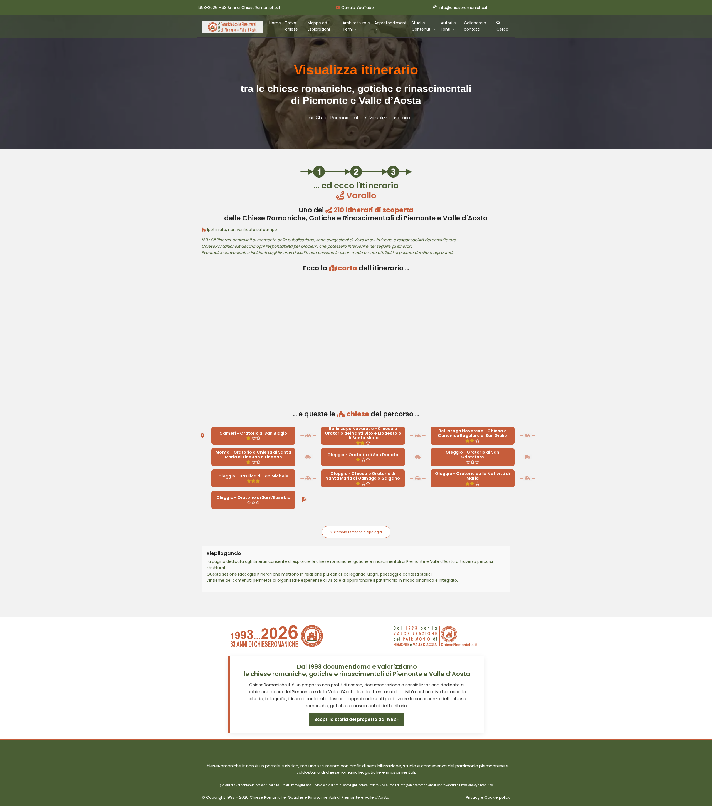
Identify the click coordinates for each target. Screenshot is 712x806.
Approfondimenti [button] (390, 23)
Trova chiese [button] (292, 26)
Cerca (502, 29)
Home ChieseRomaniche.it (330, 118)
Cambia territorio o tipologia (357, 532)
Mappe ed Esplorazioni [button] (319, 26)
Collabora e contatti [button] (475, 26)
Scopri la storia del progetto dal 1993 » (356, 719)
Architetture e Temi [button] (356, 26)
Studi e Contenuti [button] (422, 26)
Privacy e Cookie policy (488, 797)
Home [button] (275, 23)
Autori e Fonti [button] (448, 26)
